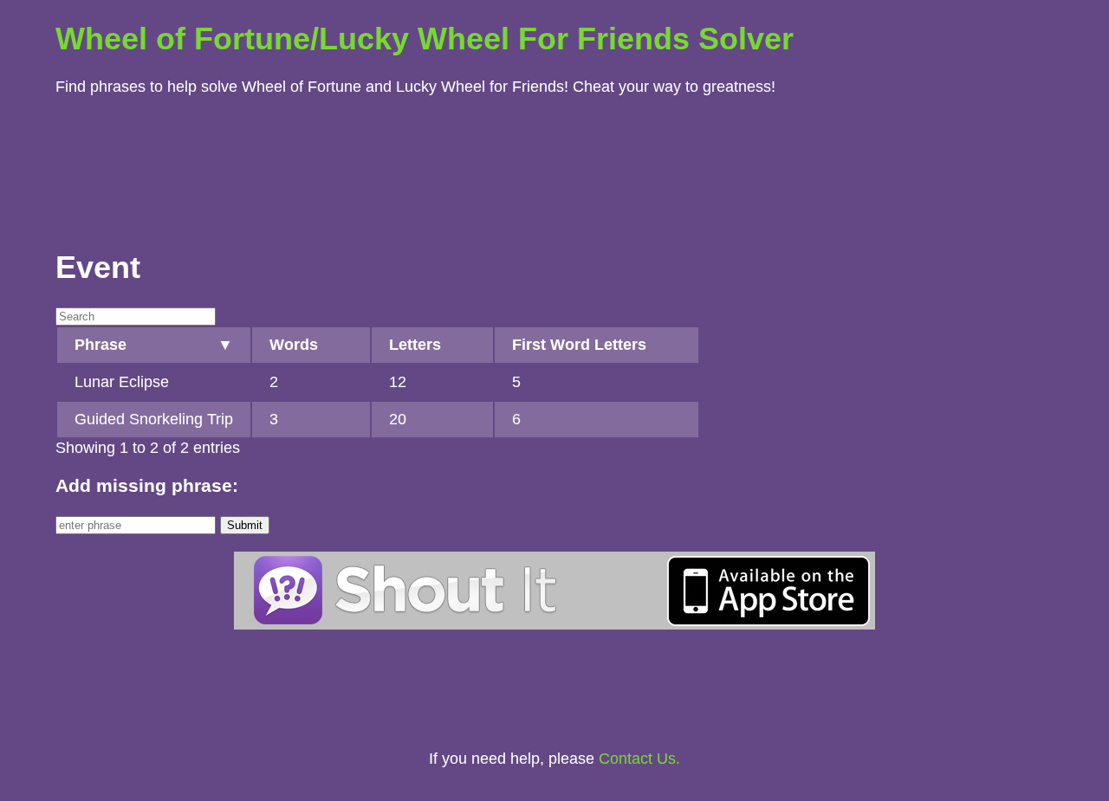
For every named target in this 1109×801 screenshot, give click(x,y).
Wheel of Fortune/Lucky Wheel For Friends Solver (424, 38)
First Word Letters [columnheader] (579, 344)
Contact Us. (639, 758)
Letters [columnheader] (415, 344)
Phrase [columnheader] (100, 344)
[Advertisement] (554, 168)
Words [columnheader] (293, 344)
